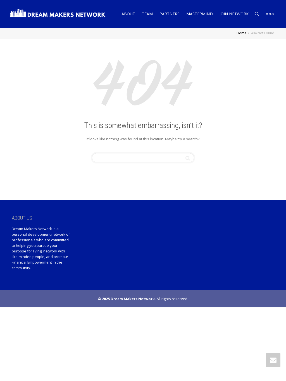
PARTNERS (169, 13)
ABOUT (128, 13)
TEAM (147, 13)
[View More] (269, 14)
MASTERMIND (199, 13)
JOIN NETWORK (234, 13)
